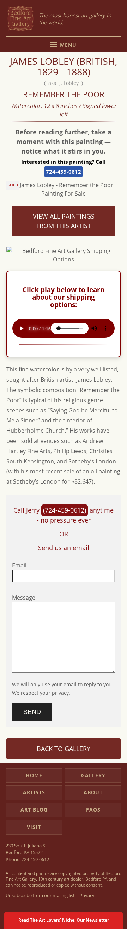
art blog (34, 809)
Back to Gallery (63, 748)
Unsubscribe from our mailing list (40, 895)
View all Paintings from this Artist (64, 221)
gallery (93, 775)
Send (32, 711)
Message (23, 597)
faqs (93, 809)
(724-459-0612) (64, 510)
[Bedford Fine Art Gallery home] (20, 19)
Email (19, 565)
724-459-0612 (63, 171)
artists (34, 792)
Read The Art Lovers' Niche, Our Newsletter (63, 920)
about (93, 792)
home (34, 775)
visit (34, 827)
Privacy (87, 895)
